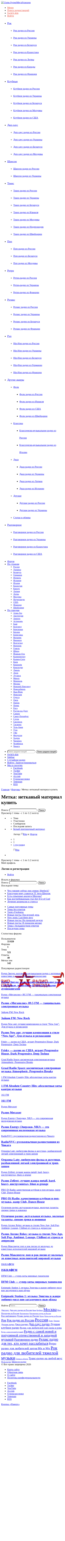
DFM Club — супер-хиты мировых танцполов (31, 1281)
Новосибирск (19, 689)
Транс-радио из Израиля (25, 212)
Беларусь (17, 572)
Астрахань (18, 621)
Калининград (19, 657)
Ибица (16, 651)
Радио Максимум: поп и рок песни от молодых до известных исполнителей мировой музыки (32, 1256)
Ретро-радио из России (25, 278)
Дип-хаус (12, 125)
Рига (15, 708)
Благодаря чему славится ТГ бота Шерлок (28, 893)
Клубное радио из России (26, 88)
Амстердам (18, 616)
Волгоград (18, 643)
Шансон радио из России (26, 168)
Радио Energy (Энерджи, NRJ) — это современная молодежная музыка (25, 1128)
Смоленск (17, 722)
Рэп (9, 336)
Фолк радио (6, 1362)
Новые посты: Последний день (23, 915)
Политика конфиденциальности (23, 1377)
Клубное (40, 1310)
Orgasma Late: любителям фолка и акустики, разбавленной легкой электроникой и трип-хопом (31, 1163)
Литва (16, 594)
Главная (5, 789)
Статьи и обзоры (22, 517)
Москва (16, 684)
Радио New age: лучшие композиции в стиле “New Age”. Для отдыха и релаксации (30, 1034)
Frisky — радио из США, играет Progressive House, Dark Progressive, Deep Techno (29, 1052)
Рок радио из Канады (24, 67)
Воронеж (17, 646)
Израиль (17, 578)
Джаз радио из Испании (31, 488)
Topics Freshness (15, 912)
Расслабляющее (9, 1316)
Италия (16, 583)
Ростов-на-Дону (20, 711)
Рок (9, 23)
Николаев (17, 695)
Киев (15, 662)
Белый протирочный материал (29, 829)
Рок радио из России (24, 30)
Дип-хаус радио (39, 1324)
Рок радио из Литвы (23, 59)
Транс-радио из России (25, 190)
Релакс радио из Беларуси (26, 321)
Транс (10, 183)
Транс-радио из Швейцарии (27, 234)
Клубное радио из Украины (27, 96)
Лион (15, 673)
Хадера (16, 738)
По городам (13, 610)
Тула (15, 730)
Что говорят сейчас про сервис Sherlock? (28, 890)
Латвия (16, 591)
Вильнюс (17, 637)
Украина (17, 570)
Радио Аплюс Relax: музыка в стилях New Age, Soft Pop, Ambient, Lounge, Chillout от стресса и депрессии (32, 1237)
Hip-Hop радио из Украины (27, 350)
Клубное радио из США (25, 117)
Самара (16, 714)
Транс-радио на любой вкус (45, 1358)
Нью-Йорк (18, 692)
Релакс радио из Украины (26, 314)
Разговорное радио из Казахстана (30, 546)
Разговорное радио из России (28, 532)
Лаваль (16, 670)
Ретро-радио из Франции (26, 292)
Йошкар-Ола (19, 654)
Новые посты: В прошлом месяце (24, 923)
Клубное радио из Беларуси (27, 103)
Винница (17, 640)
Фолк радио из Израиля (31, 401)
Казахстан (17, 586)
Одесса (16, 697)
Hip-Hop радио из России (26, 343)
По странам (13, 564)
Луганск (17, 676)
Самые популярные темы (20, 906)
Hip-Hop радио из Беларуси (27, 358)
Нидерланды (19, 599)
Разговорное (14, 524)
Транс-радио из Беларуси (26, 205)
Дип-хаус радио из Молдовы (28, 154)
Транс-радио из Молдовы (26, 219)
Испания (17, 580)
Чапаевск (17, 741)
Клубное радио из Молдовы (27, 110)
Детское (17, 496)
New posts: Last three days (20, 917)
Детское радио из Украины (33, 510)
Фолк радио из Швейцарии (33, 416)
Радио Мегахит (11, 1112)
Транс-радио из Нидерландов (28, 227)
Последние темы (15, 928)
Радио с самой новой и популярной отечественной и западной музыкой (29, 1335)
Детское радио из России (32, 503)
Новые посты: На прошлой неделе (25, 920)
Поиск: (4, 810)
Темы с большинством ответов (23, 925)
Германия (17, 575)
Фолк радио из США (30, 409)
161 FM (6, 1100)
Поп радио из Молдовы (25, 263)
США (15, 602)
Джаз (16, 459)
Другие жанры (15, 379)
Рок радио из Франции (25, 74)
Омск (15, 700)
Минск (16, 678)
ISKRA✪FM (9, 1270)
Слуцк (16, 719)
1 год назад (19, 845)
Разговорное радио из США (27, 554)
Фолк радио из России (30, 394)
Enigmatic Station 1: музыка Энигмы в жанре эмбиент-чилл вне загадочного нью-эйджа (30, 1298)
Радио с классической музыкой (12, 1332)
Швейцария (18, 608)
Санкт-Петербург (21, 716)
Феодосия (17, 735)
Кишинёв (17, 665)
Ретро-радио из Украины (26, 285)
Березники (18, 629)
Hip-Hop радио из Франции (27, 372)
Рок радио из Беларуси (25, 45)
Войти (10, 874)
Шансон (12, 161)
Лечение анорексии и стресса (22, 901)
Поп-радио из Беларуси (25, 256)
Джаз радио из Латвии (30, 481)
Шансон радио (19, 1361)
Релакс (11, 299)
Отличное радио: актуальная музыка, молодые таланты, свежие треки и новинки (32, 1218)
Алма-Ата (17, 613)
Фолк (16, 387)
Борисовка (18, 635)
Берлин (16, 632)
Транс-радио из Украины (26, 198)
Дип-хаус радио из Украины (27, 139)
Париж (16, 703)
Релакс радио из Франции (26, 329)
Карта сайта (13, 1369)
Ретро (10, 270)
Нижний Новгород (22, 686)
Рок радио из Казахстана (26, 52)
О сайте (11, 1375)
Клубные (12, 81)
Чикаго (16, 746)
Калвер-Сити (19, 659)
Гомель (16, 648)
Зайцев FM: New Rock (15, 1018)
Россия (16, 567)
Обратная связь (15, 1372)
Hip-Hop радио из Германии (27, 365)
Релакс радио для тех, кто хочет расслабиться (29, 1341)
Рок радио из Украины (25, 38)
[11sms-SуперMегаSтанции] (16, 2)
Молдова (17, 597)
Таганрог (17, 724)
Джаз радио (21, 1324)
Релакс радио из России (25, 307)
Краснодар (18, 667)
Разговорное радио (26, 1339)
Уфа (15, 733)
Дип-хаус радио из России (26, 132)
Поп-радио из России (24, 248)
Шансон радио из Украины (27, 176)
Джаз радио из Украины (31, 474)
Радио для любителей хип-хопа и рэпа (41, 1327)
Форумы (15, 789)
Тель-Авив (18, 727)
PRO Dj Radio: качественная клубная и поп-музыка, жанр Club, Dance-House (30, 1200)
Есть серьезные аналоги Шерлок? (24, 896)
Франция (17, 605)
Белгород (17, 627)
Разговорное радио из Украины (29, 539)
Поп (9, 241)
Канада (16, 589)
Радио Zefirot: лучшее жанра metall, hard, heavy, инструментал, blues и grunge (28, 1182)
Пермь (16, 705)
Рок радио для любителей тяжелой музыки (29, 1352)
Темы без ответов (16, 909)
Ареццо (16, 618)
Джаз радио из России (30, 467)
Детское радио (7, 1324)
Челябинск (18, 743)
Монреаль (17, 681)
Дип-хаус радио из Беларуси (27, 147)
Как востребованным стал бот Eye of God (28, 899)
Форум (10, 561)
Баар (15, 624)
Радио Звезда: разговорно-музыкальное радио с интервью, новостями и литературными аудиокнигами (31, 985)
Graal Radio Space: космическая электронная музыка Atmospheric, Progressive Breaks (31, 1069)
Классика (18, 423)
